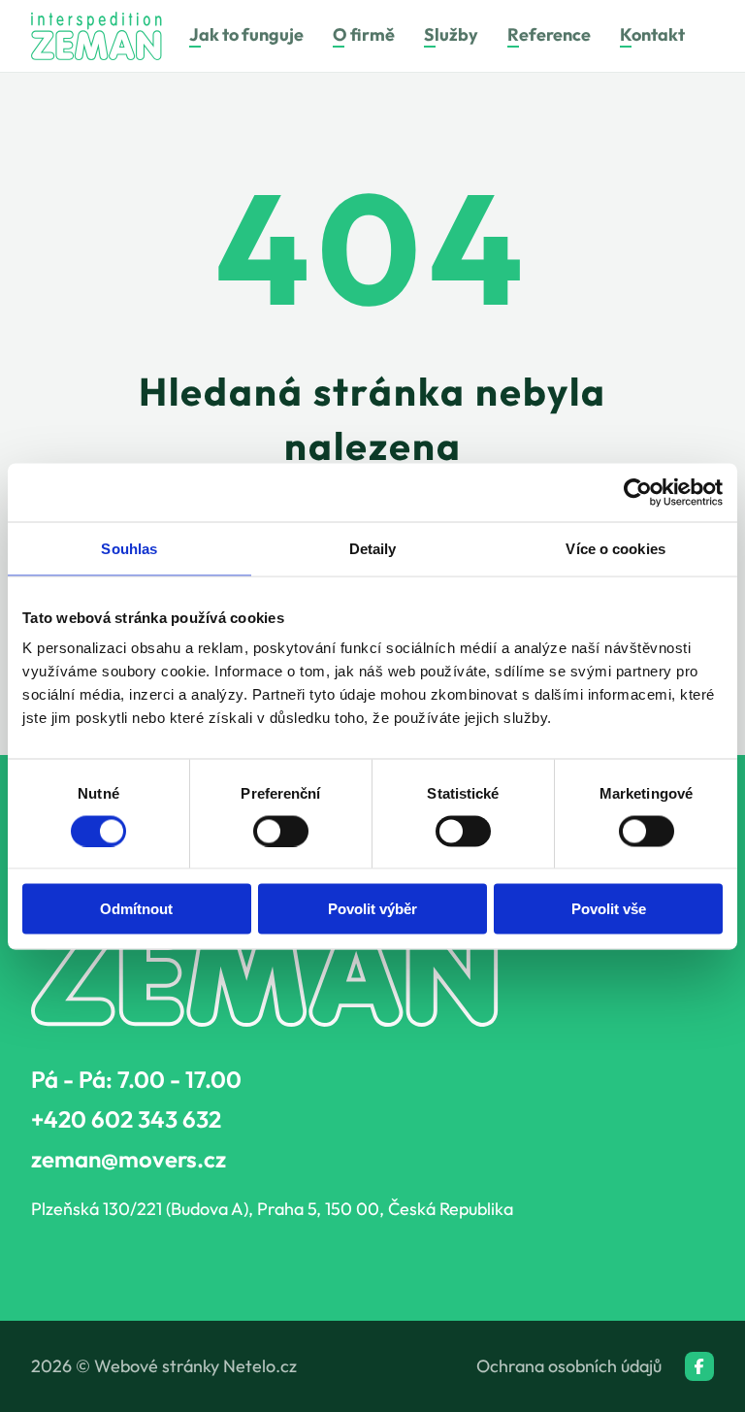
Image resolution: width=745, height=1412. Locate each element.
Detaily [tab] (373, 548)
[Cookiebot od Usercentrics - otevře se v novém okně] (638, 492)
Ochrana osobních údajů (569, 1366)
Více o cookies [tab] (615, 548)
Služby (451, 35)
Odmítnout (136, 909)
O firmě (364, 35)
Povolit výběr (372, 909)
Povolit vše (608, 909)
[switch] (280, 830)
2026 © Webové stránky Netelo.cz (164, 1366)
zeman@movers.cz (128, 1158)
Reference (549, 35)
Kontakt (652, 35)
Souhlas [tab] (129, 548)
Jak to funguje (246, 35)
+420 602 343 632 (126, 1118)
